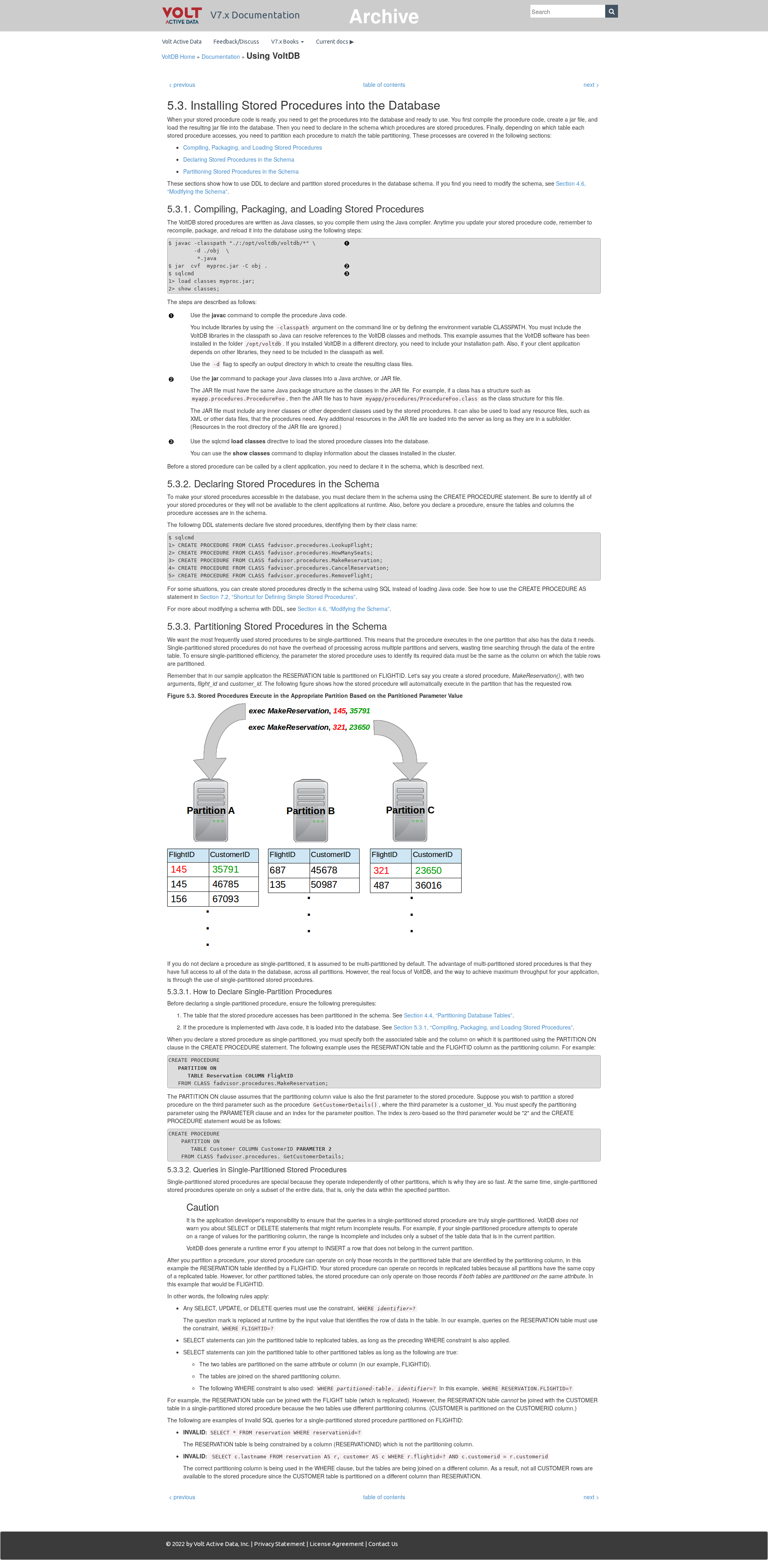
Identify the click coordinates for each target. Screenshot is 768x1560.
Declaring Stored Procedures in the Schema (238, 159)
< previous (182, 84)
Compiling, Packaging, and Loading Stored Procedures (252, 147)
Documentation (221, 56)
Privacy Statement (279, 1543)
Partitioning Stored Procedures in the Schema (241, 171)
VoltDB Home (178, 56)
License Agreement (337, 1543)
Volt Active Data (182, 41)
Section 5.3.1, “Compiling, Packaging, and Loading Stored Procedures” (483, 1027)
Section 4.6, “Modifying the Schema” (344, 609)
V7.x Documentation (254, 15)
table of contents (384, 84)
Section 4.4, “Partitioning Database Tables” (458, 1015)
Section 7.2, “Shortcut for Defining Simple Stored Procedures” (278, 597)
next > (591, 84)
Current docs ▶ (335, 41)
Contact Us (383, 1543)
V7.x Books (285, 41)
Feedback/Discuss (236, 41)
